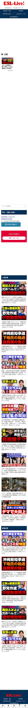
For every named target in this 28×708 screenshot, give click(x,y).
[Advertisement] (14, 33)
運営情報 (21, 698)
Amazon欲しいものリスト (8, 216)
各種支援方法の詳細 (6, 219)
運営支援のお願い (7, 701)
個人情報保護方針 (14, 703)
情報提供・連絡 (7, 698)
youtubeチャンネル (20, 701)
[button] (25, 206)
